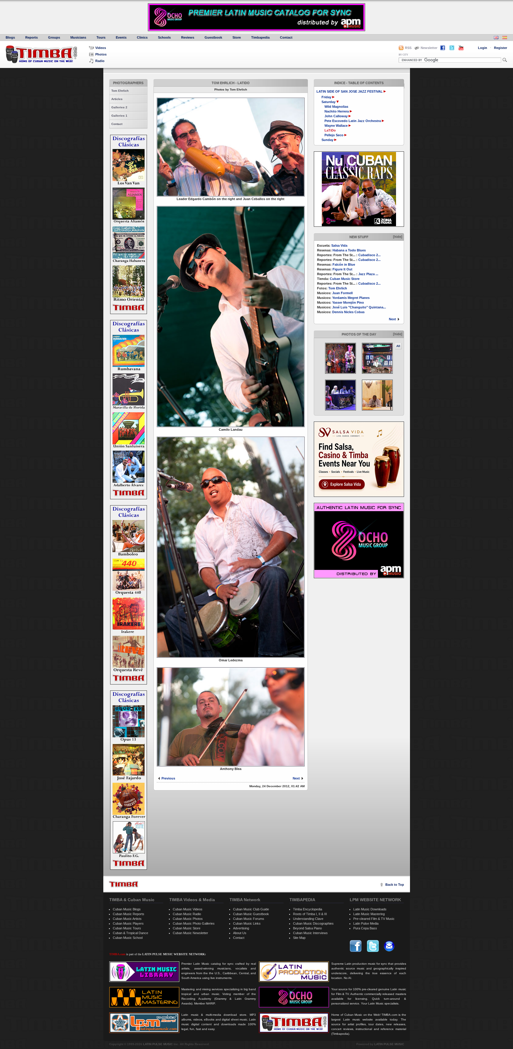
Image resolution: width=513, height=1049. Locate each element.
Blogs (10, 37)
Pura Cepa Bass (365, 928)
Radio (99, 61)
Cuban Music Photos (188, 918)
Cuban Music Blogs (127, 909)
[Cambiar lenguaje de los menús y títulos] (504, 38)
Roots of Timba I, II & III (310, 914)
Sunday (328, 140)
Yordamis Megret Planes (351, 298)
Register (500, 48)
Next (392, 319)
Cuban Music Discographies (313, 923)
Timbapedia (260, 37)
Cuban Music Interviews (310, 933)
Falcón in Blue (343, 264)
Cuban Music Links (247, 923)
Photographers (128, 83)
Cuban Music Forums (248, 918)
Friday (327, 97)
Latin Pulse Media (366, 923)
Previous (168, 778)
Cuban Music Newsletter (190, 933)
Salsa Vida (339, 245)
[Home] (123, 884)
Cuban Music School (127, 937)
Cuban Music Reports (128, 914)
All (398, 346)
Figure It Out (342, 269)
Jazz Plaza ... (368, 274)
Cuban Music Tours (127, 928)
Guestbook (213, 37)
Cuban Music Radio (187, 914)
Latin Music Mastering (369, 914)
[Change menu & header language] (496, 38)
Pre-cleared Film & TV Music (374, 918)
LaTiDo (330, 130)
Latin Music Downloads (370, 909)
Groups (54, 37)
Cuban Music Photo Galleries (194, 923)
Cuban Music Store (345, 279)
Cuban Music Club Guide (251, 909)
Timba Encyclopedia (307, 909)
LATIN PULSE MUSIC (158, 1044)
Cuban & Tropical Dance (130, 933)
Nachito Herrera (336, 111)
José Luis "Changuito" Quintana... (359, 307)
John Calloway (336, 116)
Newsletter (429, 48)
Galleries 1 (119, 115)
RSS (408, 48)
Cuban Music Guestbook (251, 914)
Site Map (299, 937)
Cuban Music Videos (187, 909)
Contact (286, 37)
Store (236, 37)
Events (121, 37)
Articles (117, 99)
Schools (164, 37)
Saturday (329, 102)
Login (482, 48)
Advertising (241, 928)
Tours (100, 37)
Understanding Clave (308, 918)
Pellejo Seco (333, 135)
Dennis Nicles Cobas (348, 312)
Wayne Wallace (336, 125)
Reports (31, 37)
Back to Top (394, 884)
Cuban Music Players (128, 923)
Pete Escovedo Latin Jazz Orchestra (352, 121)
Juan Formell (342, 293)
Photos (101, 54)
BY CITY (403, 54)
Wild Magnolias (336, 106)
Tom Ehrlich (120, 90)
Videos (100, 48)
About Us (239, 933)
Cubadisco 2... (369, 255)
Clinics (142, 37)
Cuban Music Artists (127, 918)
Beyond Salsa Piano (307, 928)
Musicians (78, 37)
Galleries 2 (119, 107)
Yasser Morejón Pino (348, 302)
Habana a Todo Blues (349, 250)
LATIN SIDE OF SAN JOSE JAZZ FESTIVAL (349, 91)
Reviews (187, 37)
